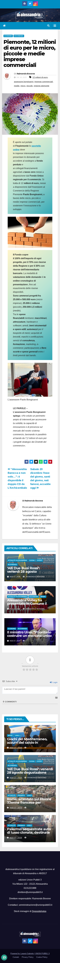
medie (16, 86)
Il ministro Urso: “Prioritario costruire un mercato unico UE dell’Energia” (29, 635)
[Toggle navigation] (55, 26)
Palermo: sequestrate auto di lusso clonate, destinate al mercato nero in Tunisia (29, 832)
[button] (48, 25)
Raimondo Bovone (26, 73)
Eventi (39, 560)
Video (17, 735)
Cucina (32, 560)
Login (54, 682)
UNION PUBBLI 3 (42, 953)
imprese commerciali (43, 81)
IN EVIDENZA (18, 36)
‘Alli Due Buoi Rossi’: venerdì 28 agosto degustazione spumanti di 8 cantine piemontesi (30, 573)
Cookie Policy (41, 957)
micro (23, 86)
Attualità (11, 795)
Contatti (16, 957)
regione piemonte (41, 86)
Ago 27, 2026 (16, 748)
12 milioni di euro (40, 77)
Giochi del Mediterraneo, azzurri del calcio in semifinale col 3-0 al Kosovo (29, 742)
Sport (43, 596)
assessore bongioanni (23, 81)
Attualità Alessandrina (17, 560)
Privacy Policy (27, 957)
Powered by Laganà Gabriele (22, 953)
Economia (8, 36)
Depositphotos (39, 911)
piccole (30, 86)
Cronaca (21, 795)
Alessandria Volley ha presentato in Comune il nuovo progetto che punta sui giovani (29, 605)
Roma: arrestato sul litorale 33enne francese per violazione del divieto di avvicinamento (29, 804)
